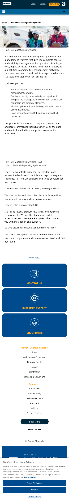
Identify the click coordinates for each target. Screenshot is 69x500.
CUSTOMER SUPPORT (34, 308)
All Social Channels (34, 441)
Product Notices (34, 413)
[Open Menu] (4, 11)
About (35, 352)
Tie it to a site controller (26, 179)
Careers (34, 367)
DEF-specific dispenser (27, 235)
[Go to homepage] (8, 4)
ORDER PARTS (34, 333)
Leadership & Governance (34, 357)
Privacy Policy (30, 477)
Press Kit (34, 404)
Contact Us (34, 372)
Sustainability (34, 394)
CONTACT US (34, 283)
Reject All (34, 490)
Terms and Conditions (34, 377)
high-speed (48, 113)
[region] (34, 479)
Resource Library (34, 399)
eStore (34, 409)
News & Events (34, 362)
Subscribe (34, 421)
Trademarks (34, 389)
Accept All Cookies (34, 483)
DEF (35, 113)
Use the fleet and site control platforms (28, 196)
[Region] (63, 4)
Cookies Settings (35, 496)
